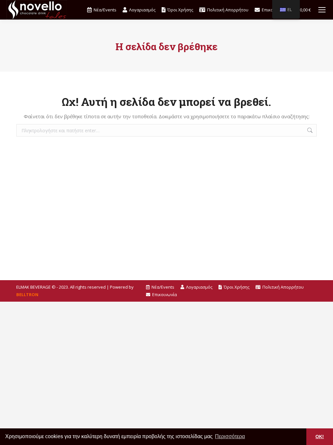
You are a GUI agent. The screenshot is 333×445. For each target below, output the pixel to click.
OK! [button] (319, 436)
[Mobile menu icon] (321, 9)
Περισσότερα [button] (230, 436)
